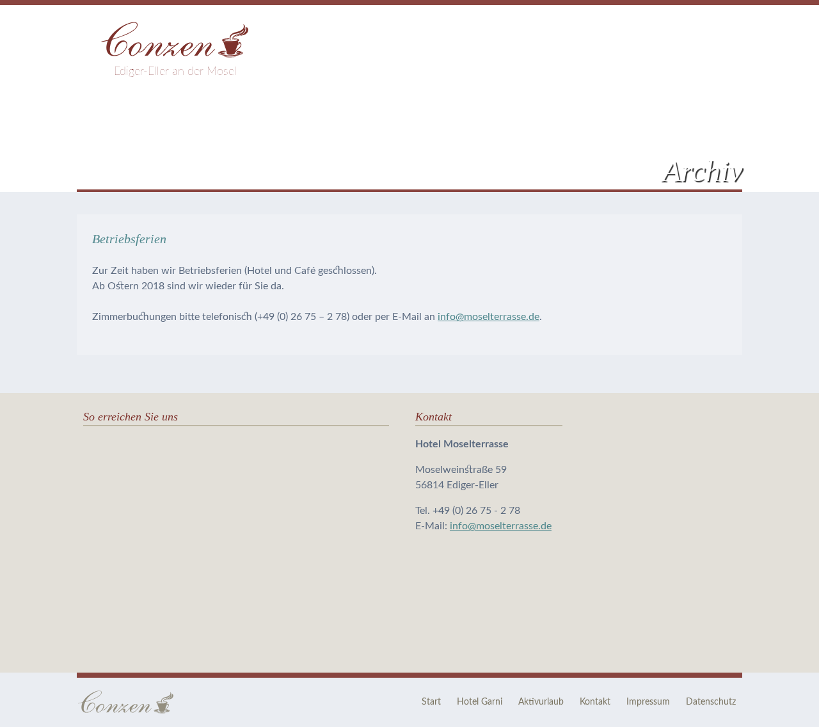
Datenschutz (711, 702)
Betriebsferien (129, 239)
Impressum (648, 702)
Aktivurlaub (541, 702)
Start (431, 702)
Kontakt (595, 702)
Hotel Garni (479, 702)
